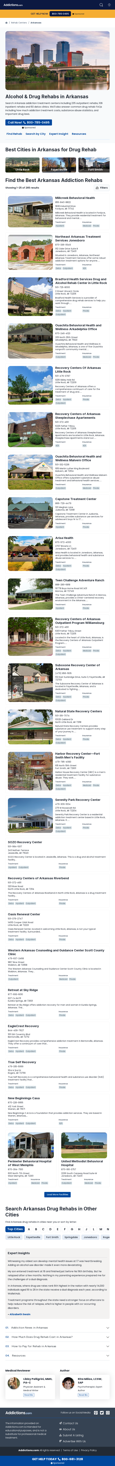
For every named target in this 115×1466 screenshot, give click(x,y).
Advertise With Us (74, 1441)
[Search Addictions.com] (101, 4)
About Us (69, 1429)
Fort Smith (52, 1237)
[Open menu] (109, 5)
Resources (79, 134)
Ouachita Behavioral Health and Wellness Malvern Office (78, 458)
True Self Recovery (22, 1062)
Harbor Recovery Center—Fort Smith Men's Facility (77, 755)
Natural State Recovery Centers (78, 711)
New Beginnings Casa (24, 1098)
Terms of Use (70, 1450)
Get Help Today (57, 1459)
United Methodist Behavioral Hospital (82, 1163)
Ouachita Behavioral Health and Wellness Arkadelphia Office (78, 327)
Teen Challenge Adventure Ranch (79, 580)
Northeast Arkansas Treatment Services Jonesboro (78, 238)
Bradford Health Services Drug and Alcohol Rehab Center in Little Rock (81, 281)
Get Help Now (39, 13)
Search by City (36, 134)
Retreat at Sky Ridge (23, 990)
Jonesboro (90, 1237)
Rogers (107, 1237)
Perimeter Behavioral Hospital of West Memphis (29, 1163)
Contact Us (70, 1423)
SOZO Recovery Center (25, 842)
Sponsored (79, 14)
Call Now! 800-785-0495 (29, 122)
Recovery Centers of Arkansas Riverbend (38, 878)
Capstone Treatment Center (75, 499)
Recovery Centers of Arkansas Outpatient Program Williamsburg (79, 621)
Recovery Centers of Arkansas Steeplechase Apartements (77, 416)
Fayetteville (33, 1237)
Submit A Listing (73, 1435)
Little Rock (14, 1237)
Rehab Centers (19, 22)
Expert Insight (58, 134)
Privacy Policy (89, 1450)
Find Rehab (14, 134)
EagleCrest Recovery (23, 1026)
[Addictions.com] (6, 22)
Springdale (71, 1237)
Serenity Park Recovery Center (77, 800)
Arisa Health (64, 538)
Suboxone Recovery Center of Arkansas (77, 667)
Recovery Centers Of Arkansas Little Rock (78, 369)
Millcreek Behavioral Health (75, 198)
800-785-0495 (60, 13)
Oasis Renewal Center (24, 914)
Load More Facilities (57, 1194)
